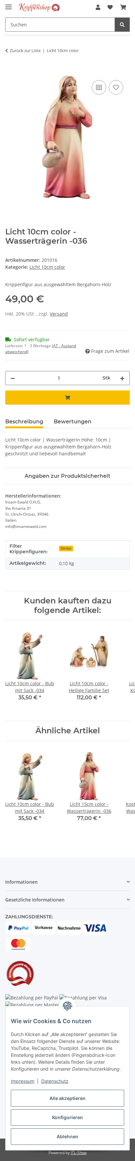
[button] (98, 7)
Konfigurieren (67, 1117)
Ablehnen (67, 1136)
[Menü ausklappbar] (8, 4)
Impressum (22, 1081)
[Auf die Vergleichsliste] (99, 87)
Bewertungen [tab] (72, 421)
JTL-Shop (79, 1152)
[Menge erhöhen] (122, 378)
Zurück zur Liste (25, 50)
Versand (59, 314)
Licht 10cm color (47, 267)
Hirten (66, 548)
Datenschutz (54, 1081)
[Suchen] (122, 24)
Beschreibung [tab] (24, 421)
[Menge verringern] (13, 378)
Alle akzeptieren (67, 1098)
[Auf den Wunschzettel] (116, 87)
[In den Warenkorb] (10, 71)
